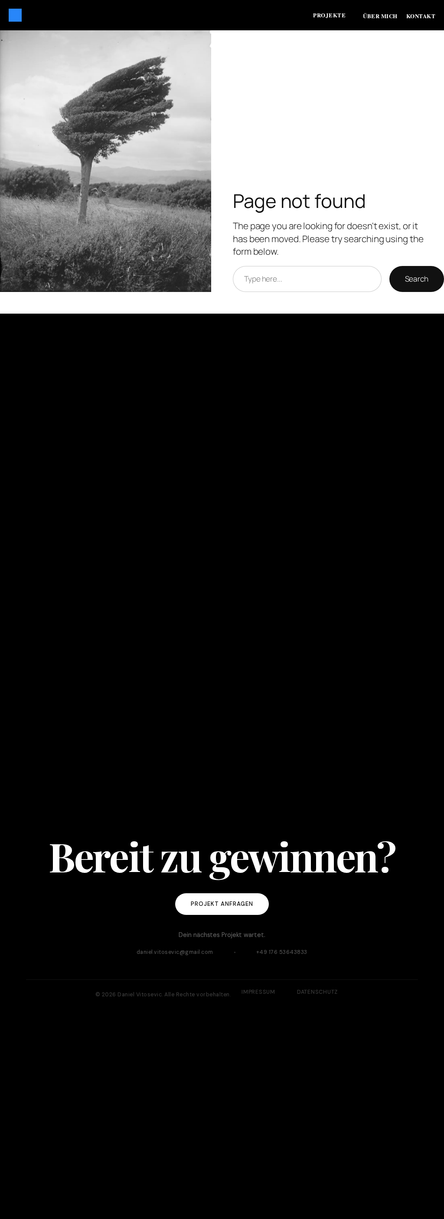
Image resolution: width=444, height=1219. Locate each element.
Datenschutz (317, 992)
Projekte (329, 15)
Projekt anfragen (222, 904)
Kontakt (421, 16)
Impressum (258, 992)
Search (416, 278)
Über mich (380, 16)
